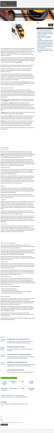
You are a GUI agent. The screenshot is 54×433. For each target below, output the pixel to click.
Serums (22, 388)
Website (2, 420)
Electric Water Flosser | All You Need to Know (15, 395)
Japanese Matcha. (18, 62)
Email (2, 418)
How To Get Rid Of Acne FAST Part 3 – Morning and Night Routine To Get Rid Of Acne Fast (45, 50)
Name (2, 416)
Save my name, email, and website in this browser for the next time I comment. (12, 422)
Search (38, 22)
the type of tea (25, 81)
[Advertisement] (18, 43)
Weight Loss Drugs (13, 388)
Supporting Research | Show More (9, 377)
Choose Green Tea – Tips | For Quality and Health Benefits (16, 396)
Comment (2, 405)
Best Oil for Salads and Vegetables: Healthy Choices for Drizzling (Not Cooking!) (44, 38)
